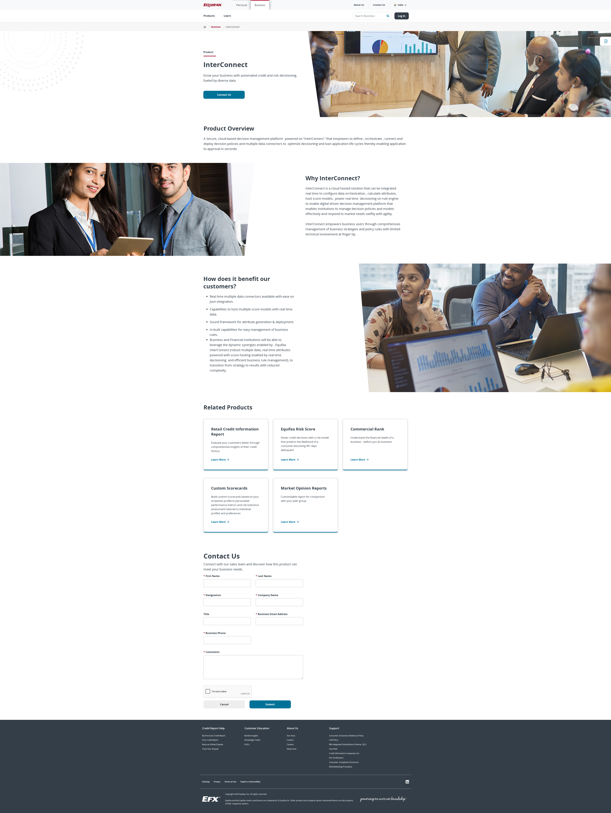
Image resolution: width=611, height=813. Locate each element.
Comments (211, 652)
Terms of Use (230, 781)
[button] (400, 5)
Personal (241, 5)
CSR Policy (333, 740)
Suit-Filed (333, 749)
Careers (290, 744)
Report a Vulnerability (250, 781)
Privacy (217, 781)
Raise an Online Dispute (212, 744)
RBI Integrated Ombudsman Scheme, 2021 (348, 744)
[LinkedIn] (407, 781)
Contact (290, 740)
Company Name (267, 595)
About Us (359, 4)
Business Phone (215, 633)
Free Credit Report (210, 740)
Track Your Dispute (210, 749)
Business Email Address (272, 614)
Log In (401, 16)
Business (260, 5)
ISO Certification (336, 757)
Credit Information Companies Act (344, 753)
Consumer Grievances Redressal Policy (346, 735)
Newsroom (291, 749)
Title (206, 614)
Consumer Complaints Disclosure (344, 762)
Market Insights (251, 735)
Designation (212, 595)
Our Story (291, 735)
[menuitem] (241, 5)
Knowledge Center (252, 740)
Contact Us (379, 4)
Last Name (263, 576)
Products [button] (209, 16)
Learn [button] (227, 16)
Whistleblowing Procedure (340, 766)
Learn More (218, 459)
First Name (212, 576)
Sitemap (206, 781)
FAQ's (246, 744)
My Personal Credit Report (213, 735)
